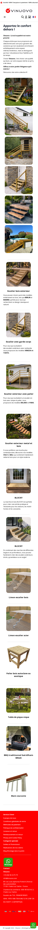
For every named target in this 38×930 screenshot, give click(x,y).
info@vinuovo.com (10, 878)
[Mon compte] (26, 17)
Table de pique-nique (18, 717)
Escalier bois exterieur (18, 291)
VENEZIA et (29, 350)
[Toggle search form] (22, 17)
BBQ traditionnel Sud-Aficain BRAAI (18, 756)
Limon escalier (16, 635)
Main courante (18, 796)
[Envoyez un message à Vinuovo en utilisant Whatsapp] (33, 925)
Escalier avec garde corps (18, 341)
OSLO (5, 455)
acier (26, 635)
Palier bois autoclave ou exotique (18, 674)
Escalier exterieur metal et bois (18, 444)
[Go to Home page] (19, 11)
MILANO (24, 403)
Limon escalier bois (18, 597)
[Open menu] (4, 17)
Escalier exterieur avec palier (18, 394)
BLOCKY (19, 497)
